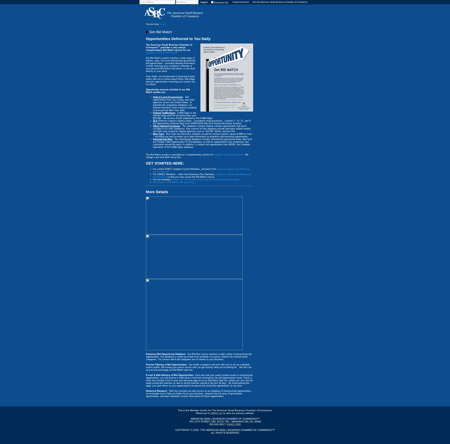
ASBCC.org (216, 413)
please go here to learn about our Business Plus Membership (205, 179)
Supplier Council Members (160, 52)
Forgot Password (241, 2)
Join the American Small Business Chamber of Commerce (279, 2)
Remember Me (221, 2)
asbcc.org (234, 424)
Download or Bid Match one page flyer (174, 182)
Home (163, 24)
